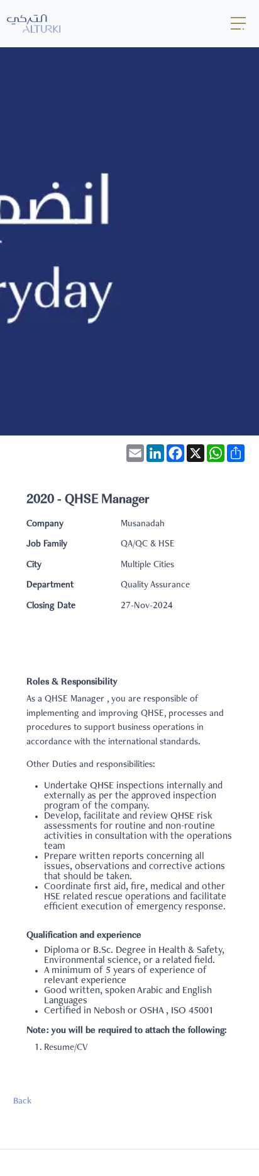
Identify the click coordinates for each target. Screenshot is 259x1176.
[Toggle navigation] (238, 23)
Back (22, 1101)
